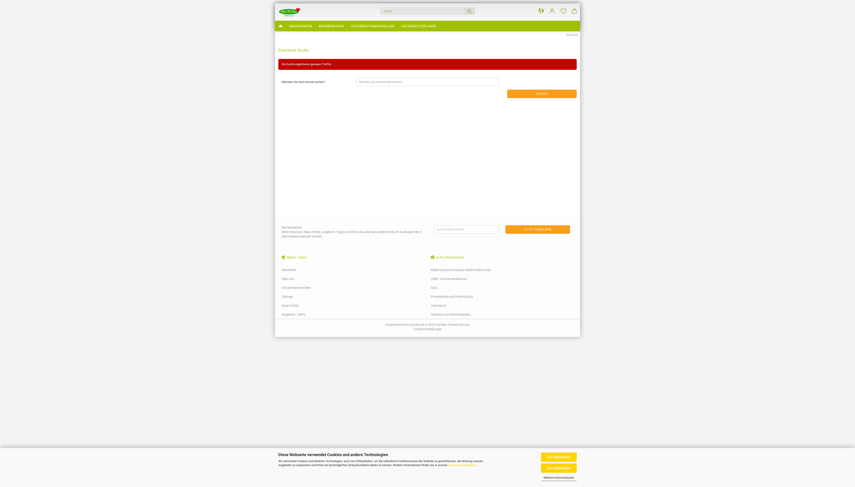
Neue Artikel (290, 305)
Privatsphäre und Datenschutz (452, 296)
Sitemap (287, 296)
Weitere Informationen (559, 477)
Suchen (542, 93)
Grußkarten (300, 26)
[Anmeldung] (552, 11)
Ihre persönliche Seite (296, 288)
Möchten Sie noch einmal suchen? (303, 82)
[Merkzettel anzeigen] (563, 11)
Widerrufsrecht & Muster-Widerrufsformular (461, 270)
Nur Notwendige (559, 468)
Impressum (438, 305)
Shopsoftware (395, 324)
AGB (434, 288)
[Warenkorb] (574, 11)
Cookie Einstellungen (427, 329)
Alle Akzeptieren (559, 457)
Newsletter (289, 270)
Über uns (288, 279)
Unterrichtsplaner (418, 26)
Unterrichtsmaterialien (373, 26)
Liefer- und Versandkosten (449, 279)
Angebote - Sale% (293, 314)
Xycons (464, 324)
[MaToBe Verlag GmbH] (291, 12)
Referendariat (331, 26)
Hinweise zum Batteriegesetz (451, 314)
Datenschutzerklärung (462, 465)
